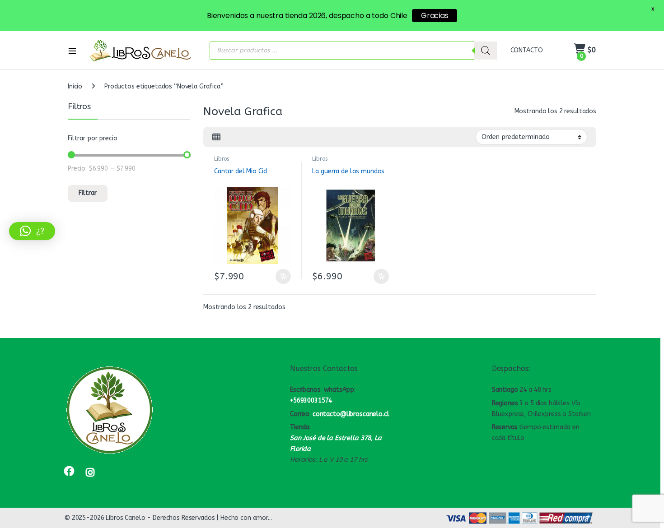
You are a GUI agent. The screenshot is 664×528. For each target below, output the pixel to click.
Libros (221, 159)
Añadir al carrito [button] (281, 276)
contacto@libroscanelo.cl (351, 414)
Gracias (434, 15)
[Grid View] (216, 137)
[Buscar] (485, 51)
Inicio (75, 86)
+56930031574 (311, 400)
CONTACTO (526, 50)
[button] (32, 231)
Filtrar (88, 193)
